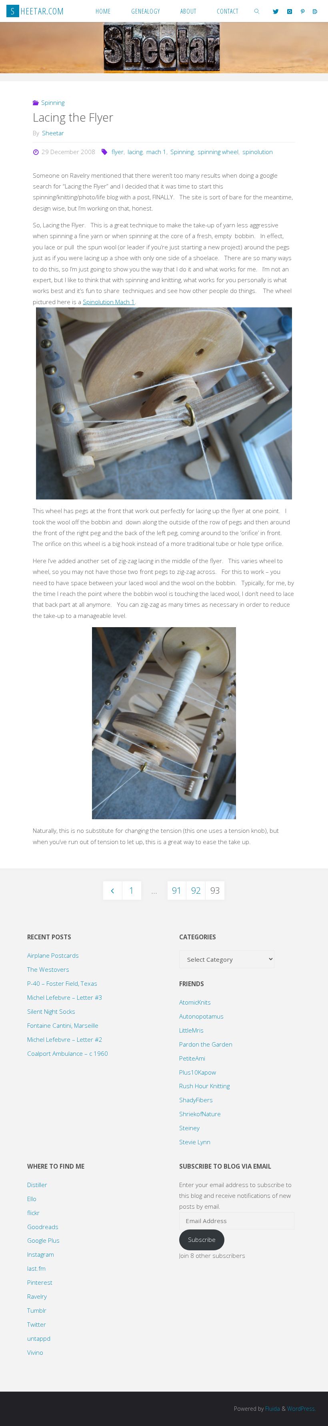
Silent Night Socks (51, 1011)
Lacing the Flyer (73, 117)
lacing (135, 152)
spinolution (257, 152)
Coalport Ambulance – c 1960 (67, 1053)
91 (177, 890)
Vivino (35, 1352)
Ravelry (37, 1296)
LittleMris (191, 1030)
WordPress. (301, 1408)
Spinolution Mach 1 (109, 302)
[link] (257, 11)
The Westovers (48, 969)
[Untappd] (314, 11)
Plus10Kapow (197, 1072)
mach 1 (156, 152)
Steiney (189, 1128)
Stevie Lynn (194, 1142)
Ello (31, 1199)
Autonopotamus (201, 1016)
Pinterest (39, 1282)
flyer (118, 152)
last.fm (36, 1268)
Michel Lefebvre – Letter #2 (64, 1039)
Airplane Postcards (53, 955)
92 (196, 890)
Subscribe (202, 1239)
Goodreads (42, 1227)
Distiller (37, 1185)
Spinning (52, 102)
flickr (33, 1213)
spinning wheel (218, 152)
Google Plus (43, 1240)
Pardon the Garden (205, 1044)
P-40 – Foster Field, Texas (62, 983)
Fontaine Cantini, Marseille (62, 1025)
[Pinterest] (302, 11)
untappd (38, 1338)
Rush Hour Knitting (204, 1086)
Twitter (36, 1324)
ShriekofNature (200, 1114)
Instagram (40, 1254)
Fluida (272, 1408)
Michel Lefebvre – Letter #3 (64, 997)
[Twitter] (276, 11)
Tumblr (36, 1310)
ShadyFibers (196, 1100)
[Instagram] (289, 11)
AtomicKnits (195, 1002)
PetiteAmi (192, 1058)
